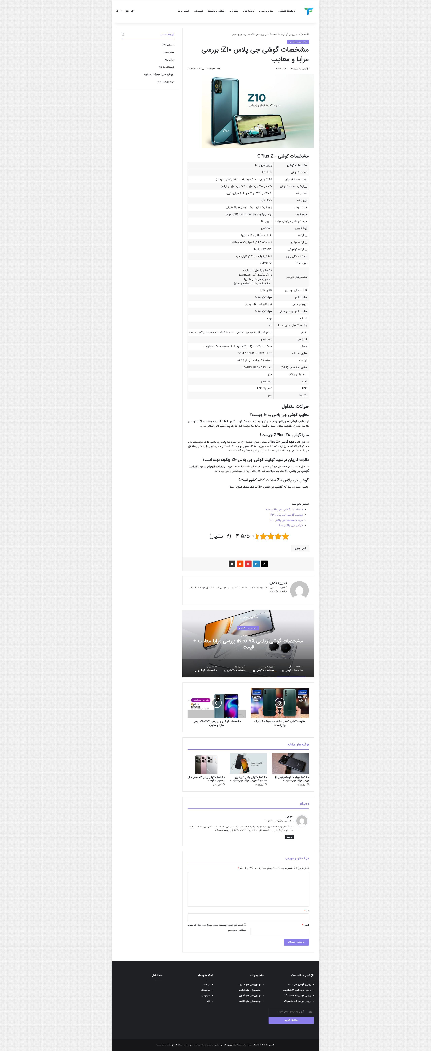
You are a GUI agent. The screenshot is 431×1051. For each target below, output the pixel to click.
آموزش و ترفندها (216, 11)
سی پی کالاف (167, 44)
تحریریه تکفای (299, 69)
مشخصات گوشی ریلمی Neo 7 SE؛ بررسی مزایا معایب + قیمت (248, 644)
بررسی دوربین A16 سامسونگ (297, 1001)
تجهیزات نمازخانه (166, 67)
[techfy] (309, 11)
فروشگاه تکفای (287, 11)
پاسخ (289, 837)
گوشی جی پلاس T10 (291, 525)
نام (306, 910)
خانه (304, 34)
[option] (248, 643)
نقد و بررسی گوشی (291, 34)
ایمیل (305, 925)
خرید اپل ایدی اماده (165, 81)
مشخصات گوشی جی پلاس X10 (284, 510)
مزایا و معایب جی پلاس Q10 (286, 520)
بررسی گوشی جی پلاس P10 (286, 515)
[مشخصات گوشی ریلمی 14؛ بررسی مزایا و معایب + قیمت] (206, 763)
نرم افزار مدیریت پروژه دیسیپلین (159, 74)
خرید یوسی (169, 52)
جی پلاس (299, 549)
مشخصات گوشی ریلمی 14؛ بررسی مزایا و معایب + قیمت (206, 778)
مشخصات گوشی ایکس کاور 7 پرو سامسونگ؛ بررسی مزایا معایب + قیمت (248, 778)
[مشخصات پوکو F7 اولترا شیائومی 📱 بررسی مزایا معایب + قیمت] (290, 763)
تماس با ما (183, 11)
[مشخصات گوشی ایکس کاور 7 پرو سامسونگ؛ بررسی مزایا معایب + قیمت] (248, 763)
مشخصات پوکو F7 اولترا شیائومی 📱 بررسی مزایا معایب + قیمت (291, 778)
